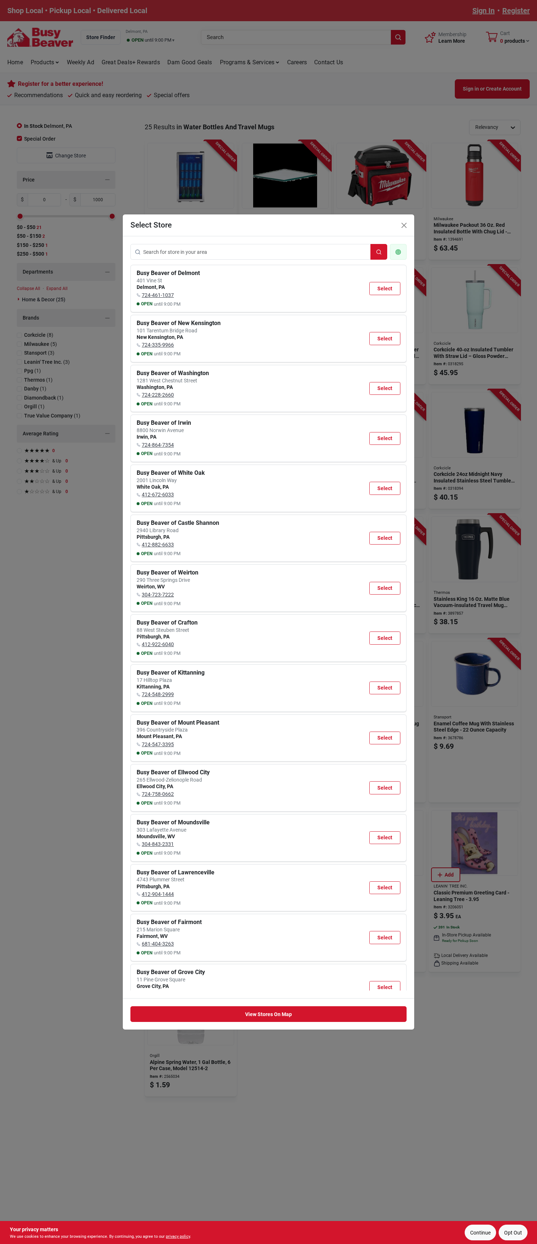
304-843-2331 (158, 844)
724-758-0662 (158, 794)
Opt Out (513, 1233)
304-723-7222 (158, 595)
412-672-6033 (158, 494)
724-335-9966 (158, 345)
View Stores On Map (268, 1014)
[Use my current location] (398, 252)
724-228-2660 (158, 395)
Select (384, 288)
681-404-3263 (158, 944)
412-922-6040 (158, 644)
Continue (480, 1233)
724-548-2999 (158, 694)
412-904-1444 (158, 894)
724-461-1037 (158, 295)
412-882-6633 (158, 544)
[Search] (378, 252)
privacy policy (178, 1236)
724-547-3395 (158, 744)
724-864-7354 (158, 445)
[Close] (404, 225)
